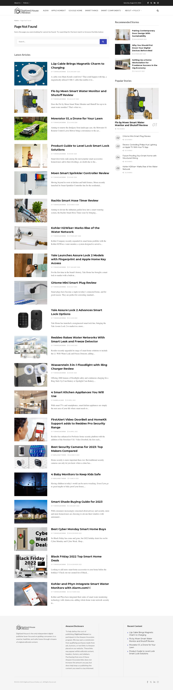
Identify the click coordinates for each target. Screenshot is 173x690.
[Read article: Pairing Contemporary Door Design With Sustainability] (122, 34)
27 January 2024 (74, 267)
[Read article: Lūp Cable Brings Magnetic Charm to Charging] (30, 73)
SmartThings (91, 11)
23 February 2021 (139, 54)
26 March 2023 (74, 455)
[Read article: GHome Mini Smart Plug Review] (30, 292)
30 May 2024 (73, 154)
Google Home (75, 11)
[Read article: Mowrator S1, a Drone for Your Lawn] (30, 128)
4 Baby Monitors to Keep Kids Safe (76, 474)
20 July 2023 (73, 287)
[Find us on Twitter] (151, 3)
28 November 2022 (75, 533)
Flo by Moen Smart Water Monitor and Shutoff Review (131, 124)
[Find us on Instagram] (158, 3)
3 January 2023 (74, 506)
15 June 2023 (73, 318)
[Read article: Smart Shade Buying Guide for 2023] (30, 511)
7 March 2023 (74, 478)
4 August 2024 (74, 99)
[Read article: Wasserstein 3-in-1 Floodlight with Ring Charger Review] (30, 375)
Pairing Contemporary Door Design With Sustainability (143, 33)
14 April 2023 (73, 431)
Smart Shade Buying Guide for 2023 (76, 501)
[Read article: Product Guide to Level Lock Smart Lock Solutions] (30, 156)
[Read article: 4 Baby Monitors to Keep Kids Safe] (30, 484)
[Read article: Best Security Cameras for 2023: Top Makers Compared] (30, 457)
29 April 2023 (70, 400)
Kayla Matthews (59, 455)
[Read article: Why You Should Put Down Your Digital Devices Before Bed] (122, 49)
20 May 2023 (73, 373)
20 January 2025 (74, 71)
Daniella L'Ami (58, 400)
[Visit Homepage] (26, 10)
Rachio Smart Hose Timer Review (74, 200)
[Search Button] (158, 10)
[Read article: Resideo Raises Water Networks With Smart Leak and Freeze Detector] (30, 347)
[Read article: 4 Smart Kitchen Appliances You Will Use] (30, 402)
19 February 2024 (75, 236)
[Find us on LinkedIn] (154, 3)
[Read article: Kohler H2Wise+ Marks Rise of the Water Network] (30, 238)
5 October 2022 (74, 592)
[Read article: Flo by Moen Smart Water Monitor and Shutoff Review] (30, 101)
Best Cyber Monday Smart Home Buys (78, 529)
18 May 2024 (73, 177)
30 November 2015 (140, 39)
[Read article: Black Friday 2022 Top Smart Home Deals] (30, 566)
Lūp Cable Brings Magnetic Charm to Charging (141, 633)
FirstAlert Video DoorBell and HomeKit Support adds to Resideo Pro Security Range (79, 423)
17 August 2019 (139, 71)
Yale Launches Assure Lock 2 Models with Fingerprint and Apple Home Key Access (78, 259)
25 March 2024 (74, 204)
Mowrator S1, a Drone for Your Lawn (77, 118)
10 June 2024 (73, 122)
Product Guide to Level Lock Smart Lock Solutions (142, 652)
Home (16, 20)
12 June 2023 (73, 345)
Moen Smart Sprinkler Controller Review (80, 173)
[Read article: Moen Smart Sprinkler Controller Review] (30, 183)
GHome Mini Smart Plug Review (74, 282)
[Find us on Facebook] (148, 3)
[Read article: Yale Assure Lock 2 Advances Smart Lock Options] (30, 320)
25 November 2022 (75, 564)
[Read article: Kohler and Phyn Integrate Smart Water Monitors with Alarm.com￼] (30, 594)
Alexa (46, 11)
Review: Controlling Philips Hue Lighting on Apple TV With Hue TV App (140, 146)
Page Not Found (25, 20)
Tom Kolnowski (59, 71)
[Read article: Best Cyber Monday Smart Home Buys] (30, 539)
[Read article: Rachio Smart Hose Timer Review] (30, 210)
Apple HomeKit (58, 11)
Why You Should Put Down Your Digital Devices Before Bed (142, 48)
